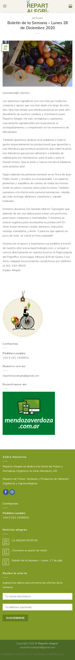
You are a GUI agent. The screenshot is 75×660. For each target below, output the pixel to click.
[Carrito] (70, 6)
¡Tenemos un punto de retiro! (29, 550)
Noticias (37, 18)
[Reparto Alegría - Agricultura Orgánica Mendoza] (37, 6)
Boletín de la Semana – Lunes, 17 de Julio (37, 560)
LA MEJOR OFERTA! (25, 540)
